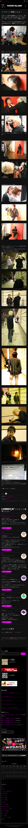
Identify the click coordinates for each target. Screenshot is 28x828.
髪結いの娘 (23, 501)
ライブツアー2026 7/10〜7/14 (8, 704)
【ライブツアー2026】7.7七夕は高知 (9, 707)
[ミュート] (22, 749)
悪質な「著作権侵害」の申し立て (8, 718)
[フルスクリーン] (24, 749)
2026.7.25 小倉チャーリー (7, 696)
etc (2, 789)
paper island (14, 6)
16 (24, 772)
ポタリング (4, 812)
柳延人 (19, 51)
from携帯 (3, 793)
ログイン (13, 632)
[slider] (24, 755)
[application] (14, 744)
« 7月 (3, 779)
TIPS (3, 802)
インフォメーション (6, 808)
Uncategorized (4, 806)
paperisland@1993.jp (5, 1)
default (3, 799)
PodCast (3, 795)
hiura (4, 493)
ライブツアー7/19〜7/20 (7, 700)
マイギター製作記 (6, 791)
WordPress (4, 804)
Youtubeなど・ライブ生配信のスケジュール (10, 692)
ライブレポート (5, 817)
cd (2, 786)
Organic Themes (16, 826)
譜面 (2, 819)
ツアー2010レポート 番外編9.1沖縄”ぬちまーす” (11, 501)
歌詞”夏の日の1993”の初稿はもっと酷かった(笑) (11, 714)
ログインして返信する (7, 549)
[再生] (3, 749)
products (3, 797)
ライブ (3, 815)
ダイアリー (7, 498)
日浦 (2, 514)
